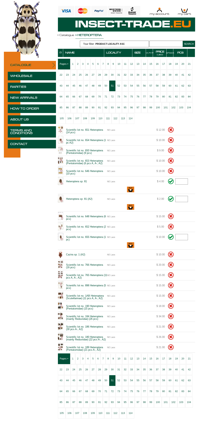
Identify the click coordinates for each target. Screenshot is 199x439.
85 (61, 107)
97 (138, 107)
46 (80, 85)
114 (131, 118)
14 (144, 64)
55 (138, 85)
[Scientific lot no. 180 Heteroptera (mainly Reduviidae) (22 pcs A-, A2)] (60, 337)
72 (112, 96)
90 (93, 107)
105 (62, 118)
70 (99, 96)
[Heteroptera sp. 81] (60, 181)
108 (85, 118)
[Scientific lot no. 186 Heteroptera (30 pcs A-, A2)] (60, 326)
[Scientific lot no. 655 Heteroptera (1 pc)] (60, 237)
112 (115, 118)
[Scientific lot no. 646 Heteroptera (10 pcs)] (60, 171)
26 (86, 75)
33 (131, 75)
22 (61, 75)
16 (157, 64)
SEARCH (189, 44)
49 (99, 85)
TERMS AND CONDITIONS (21, 132)
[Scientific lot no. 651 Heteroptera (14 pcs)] (60, 130)
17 (163, 64)
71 (106, 96)
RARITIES (18, 87)
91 (99, 107)
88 (80, 107)
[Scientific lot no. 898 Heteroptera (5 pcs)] (60, 285)
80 (163, 96)
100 (158, 107)
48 (93, 85)
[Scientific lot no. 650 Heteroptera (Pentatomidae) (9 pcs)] (60, 150)
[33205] (130, 207)
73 (118, 96)
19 (176, 64)
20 (183, 64)
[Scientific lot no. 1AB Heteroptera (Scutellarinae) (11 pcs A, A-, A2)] (60, 296)
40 (176, 75)
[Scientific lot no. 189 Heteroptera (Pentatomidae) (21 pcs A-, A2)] (60, 347)
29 (106, 75)
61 (176, 85)
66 (73, 96)
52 (118, 85)
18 (170, 64)
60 (170, 85)
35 (144, 75)
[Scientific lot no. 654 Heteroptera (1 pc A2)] (60, 140)
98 (144, 107)
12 (131, 64)
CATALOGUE (20, 65)
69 (93, 96)
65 (67, 96)
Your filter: (104, 43)
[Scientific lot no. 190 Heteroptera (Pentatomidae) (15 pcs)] (60, 306)
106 (69, 118)
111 (108, 118)
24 (73, 75)
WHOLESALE (21, 76)
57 (150, 85)
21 (189, 64)
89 (86, 107)
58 (157, 85)
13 (138, 64)
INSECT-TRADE (133, 24)
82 (176, 96)
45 (73, 85)
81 (170, 96)
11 (125, 64)
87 (73, 107)
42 (189, 75)
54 (131, 85)
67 (80, 96)
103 (181, 107)
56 (144, 85)
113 (123, 118)
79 (157, 96)
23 (67, 75)
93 (112, 107)
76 (138, 96)
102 (173, 107)
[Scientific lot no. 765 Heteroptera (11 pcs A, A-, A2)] (60, 275)
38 (163, 75)
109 (93, 118)
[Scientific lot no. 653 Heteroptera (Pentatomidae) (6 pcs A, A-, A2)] (60, 161)
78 (150, 96)
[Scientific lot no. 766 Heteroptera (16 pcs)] (60, 265)
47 (86, 85)
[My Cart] (184, 11)
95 (125, 107)
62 (183, 85)
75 (131, 96)
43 (61, 85)
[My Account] (159, 11)
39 (170, 75)
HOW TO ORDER (24, 108)
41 (183, 75)
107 (77, 118)
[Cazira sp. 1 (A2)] (60, 254)
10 (119, 64)
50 (106, 85)
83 (183, 96)
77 (144, 96)
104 (189, 107)
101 (166, 107)
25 (80, 75)
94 (118, 107)
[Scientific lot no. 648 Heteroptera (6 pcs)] (60, 216)
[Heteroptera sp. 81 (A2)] (60, 199)
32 (125, 75)
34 (138, 75)
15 (150, 64)
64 (61, 96)
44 (67, 85)
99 (150, 107)
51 (112, 85)
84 (189, 96)
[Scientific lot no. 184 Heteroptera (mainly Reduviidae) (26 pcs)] (60, 316)
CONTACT (19, 144)
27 (93, 75)
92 (106, 107)
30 (112, 75)
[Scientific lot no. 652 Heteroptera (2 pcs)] (60, 227)
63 (189, 85)
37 (157, 75)
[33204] (130, 190)
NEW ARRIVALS (23, 97)
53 (125, 85)
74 (125, 96)
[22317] (130, 245)
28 (99, 75)
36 (150, 75)
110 (100, 118)
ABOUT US (19, 119)
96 (131, 107)
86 (67, 107)
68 (86, 96)
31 (118, 75)
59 (163, 85)
